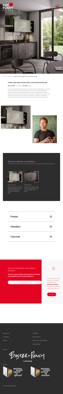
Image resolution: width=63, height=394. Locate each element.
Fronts (14, 216)
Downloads (35, 333)
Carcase (15, 236)
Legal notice (6, 333)
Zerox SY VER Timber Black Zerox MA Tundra (25, 76)
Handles (15, 226)
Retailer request (25, 282)
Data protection (36, 337)
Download (51, 294)
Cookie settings (36, 344)
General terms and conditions (39, 340)
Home (4, 76)
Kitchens (9, 76)
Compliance (6, 337)
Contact (5, 340)
